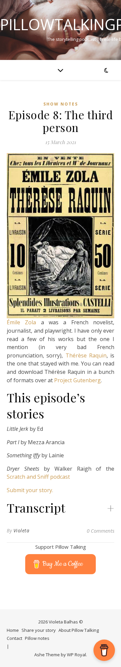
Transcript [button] (36, 507)
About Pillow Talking (78, 630)
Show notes (60, 104)
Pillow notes (37, 638)
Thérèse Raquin (86, 355)
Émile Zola (21, 322)
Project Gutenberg (77, 380)
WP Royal (76, 655)
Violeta (21, 530)
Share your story (39, 630)
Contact (14, 638)
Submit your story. (30, 490)
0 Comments (100, 530)
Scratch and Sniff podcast (38, 476)
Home (13, 630)
